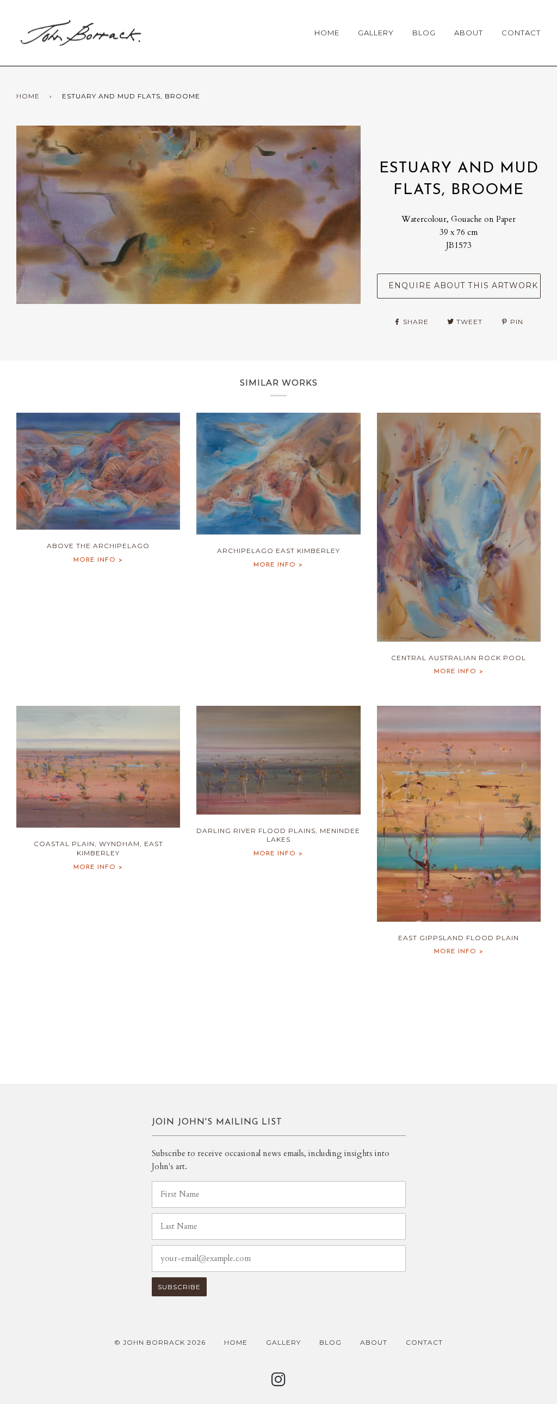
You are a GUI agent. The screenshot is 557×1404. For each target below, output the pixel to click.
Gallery (376, 32)
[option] (188, 215)
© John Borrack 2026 (160, 1342)
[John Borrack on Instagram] (278, 1382)
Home (326, 32)
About (468, 32)
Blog (424, 32)
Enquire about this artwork (463, 285)
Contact (521, 32)
